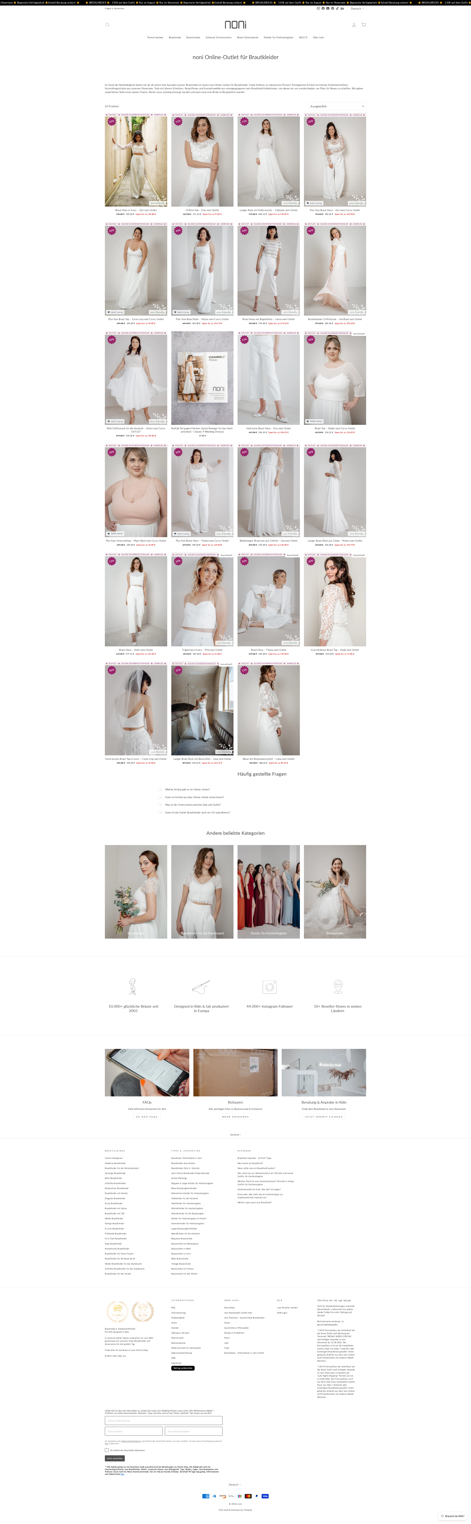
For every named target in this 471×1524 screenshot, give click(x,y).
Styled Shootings (179, 1178)
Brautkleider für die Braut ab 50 (120, 1258)
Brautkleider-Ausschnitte (183, 1163)
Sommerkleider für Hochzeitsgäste (187, 1223)
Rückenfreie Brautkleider (117, 1188)
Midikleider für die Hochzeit (184, 1198)
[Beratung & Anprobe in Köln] (324, 1072)
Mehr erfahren (235, 1116)
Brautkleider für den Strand (118, 1273)
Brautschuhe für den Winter (184, 1273)
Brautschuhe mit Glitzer (182, 1268)
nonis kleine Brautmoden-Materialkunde (190, 1173)
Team (226, 1348)
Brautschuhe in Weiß (181, 1248)
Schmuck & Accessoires (219, 37)
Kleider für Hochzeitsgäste (278, 37)
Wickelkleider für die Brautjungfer (187, 1213)
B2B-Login (282, 1312)
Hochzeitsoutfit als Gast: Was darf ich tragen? (259, 1189)
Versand (347, 1300)
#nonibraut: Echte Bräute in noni (186, 1158)
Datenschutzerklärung (181, 1353)
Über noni (318, 37)
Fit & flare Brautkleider (116, 1238)
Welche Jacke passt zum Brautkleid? (255, 1202)
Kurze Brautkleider (114, 1203)
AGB (173, 1358)
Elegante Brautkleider (115, 1198)
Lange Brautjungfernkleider (184, 1228)
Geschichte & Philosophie (236, 1328)
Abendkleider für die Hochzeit (185, 1233)
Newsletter (229, 1307)
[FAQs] (147, 1072)
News (227, 1338)
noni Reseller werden (287, 1307)
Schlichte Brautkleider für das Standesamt (124, 1268)
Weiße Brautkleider (114, 1218)
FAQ (173, 1307)
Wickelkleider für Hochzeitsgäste (187, 1208)
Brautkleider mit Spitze (116, 1208)
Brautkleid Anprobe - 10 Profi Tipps (254, 1158)
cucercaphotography (328, 1324)
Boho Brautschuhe (179, 1258)
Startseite (234, 1134)
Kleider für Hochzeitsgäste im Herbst (189, 1218)
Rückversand (177, 1338)
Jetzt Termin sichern (324, 1116)
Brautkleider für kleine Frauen (119, 1253)
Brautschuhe (193, 37)
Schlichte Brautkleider (115, 1183)
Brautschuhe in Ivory (181, 1253)
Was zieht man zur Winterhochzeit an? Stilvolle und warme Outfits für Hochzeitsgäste (265, 1174)
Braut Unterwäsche (247, 37)
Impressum (176, 1363)
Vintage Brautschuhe (181, 1264)
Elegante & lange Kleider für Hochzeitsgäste (192, 1183)
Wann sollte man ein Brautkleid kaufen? (256, 1168)
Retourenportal (178, 1343)
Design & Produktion (234, 1333)
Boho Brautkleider (113, 1178)
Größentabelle (178, 1317)
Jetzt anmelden (115, 1458)
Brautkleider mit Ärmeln (116, 1193)
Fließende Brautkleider (116, 1233)
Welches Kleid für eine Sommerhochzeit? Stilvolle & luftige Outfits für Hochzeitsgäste (266, 1183)
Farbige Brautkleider (114, 1223)
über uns (122, 1356)
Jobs (226, 1343)
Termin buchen (155, 37)
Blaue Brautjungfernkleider (184, 1188)
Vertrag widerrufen (183, 1368)
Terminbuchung (178, 1312)
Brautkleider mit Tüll (115, 1213)
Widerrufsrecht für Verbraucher (186, 1348)
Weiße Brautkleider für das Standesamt (123, 1264)
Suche (174, 1322)
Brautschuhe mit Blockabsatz (185, 1243)
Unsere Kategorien (114, 1158)
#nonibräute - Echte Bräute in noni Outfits (244, 1353)
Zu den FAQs (147, 1116)
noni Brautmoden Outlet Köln (238, 1312)
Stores (227, 1322)
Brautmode (175, 37)
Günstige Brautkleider (115, 1173)
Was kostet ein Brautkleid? (250, 1163)
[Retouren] (235, 1072)
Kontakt (175, 1328)
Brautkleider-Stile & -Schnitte (185, 1168)
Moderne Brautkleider (115, 1163)
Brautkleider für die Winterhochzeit (122, 1168)
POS (221, 1510)
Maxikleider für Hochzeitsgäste (186, 1203)
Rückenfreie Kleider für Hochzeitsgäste (190, 1193)
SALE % (303, 37)
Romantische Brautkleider (117, 1248)
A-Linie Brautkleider (114, 1228)
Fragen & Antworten (114, 8)
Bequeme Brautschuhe (181, 1238)
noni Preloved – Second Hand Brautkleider (244, 1317)
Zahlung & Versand (180, 1333)
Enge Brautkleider (113, 1243)
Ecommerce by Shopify (240, 1510)
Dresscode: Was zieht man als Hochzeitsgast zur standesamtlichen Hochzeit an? (260, 1196)
